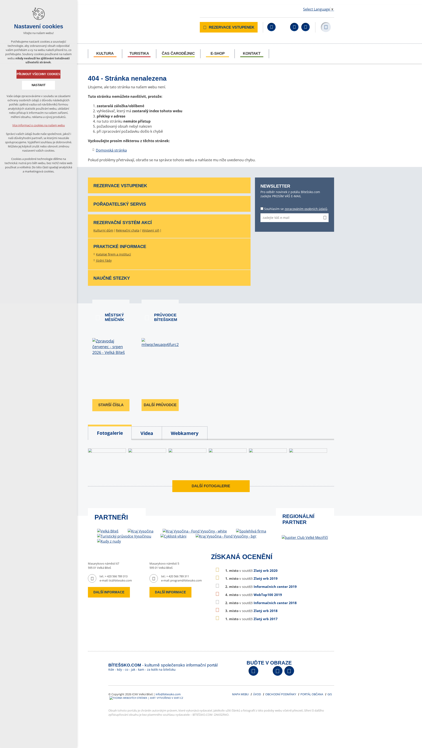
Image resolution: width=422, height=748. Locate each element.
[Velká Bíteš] (107, 531)
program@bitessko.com (186, 580)
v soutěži (251, 570)
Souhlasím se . (296, 209)
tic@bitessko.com (120, 580)
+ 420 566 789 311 (177, 576)
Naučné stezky (111, 278)
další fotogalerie (211, 486)
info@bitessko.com (168, 694)
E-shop (218, 53)
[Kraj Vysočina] (140, 531)
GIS (329, 694)
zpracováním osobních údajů (306, 209)
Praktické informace (119, 246)
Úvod (257, 694)
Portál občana (311, 694)
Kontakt (251, 53)
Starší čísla (111, 405)
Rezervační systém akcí (122, 222)
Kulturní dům (103, 230)
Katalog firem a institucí (113, 254)
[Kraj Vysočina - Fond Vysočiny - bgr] (226, 536)
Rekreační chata (127, 230)
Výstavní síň (150, 230)
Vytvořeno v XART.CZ (170, 697)
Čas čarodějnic (178, 53)
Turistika (139, 53)
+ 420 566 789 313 (116, 576)
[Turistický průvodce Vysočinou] (124, 536)
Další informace (108, 592)
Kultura (105, 53)
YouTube (294, 27)
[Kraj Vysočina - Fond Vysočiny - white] (195, 531)
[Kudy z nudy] (109, 541)
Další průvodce (160, 405)
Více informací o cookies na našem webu (38, 125)
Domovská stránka (111, 150)
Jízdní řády (104, 260)
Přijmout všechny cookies (38, 74)
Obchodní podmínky (280, 694)
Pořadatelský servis (119, 204)
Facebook (271, 27)
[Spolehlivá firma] (251, 531)
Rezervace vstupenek (231, 27)
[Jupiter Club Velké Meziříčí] (305, 537)
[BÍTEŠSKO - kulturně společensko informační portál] (125, 19)
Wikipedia (305, 27)
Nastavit (38, 85)
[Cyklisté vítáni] (173, 536)
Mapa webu (240, 694)
